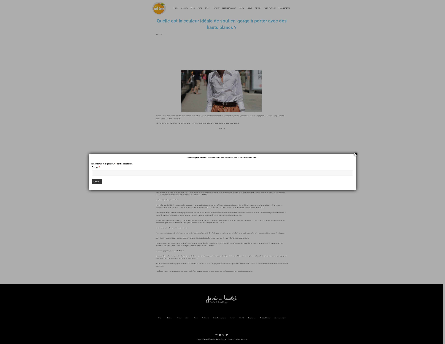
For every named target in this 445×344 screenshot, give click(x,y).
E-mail (96, 167)
